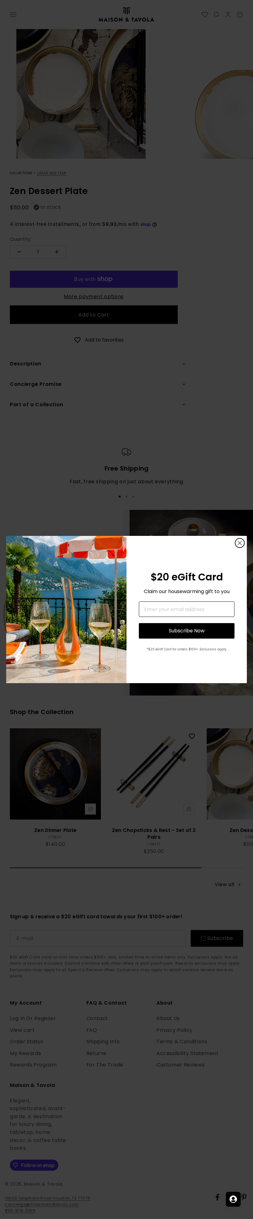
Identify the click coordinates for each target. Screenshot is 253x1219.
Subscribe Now (187, 630)
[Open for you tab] (233, 1199)
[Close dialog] (239, 543)
